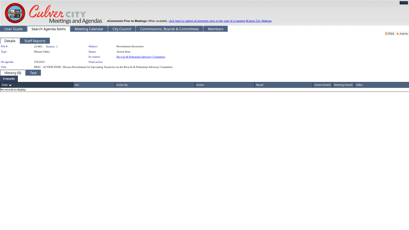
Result (259, 85)
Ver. (77, 85)
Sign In (404, 2)
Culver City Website (259, 21)
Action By (122, 85)
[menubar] (9, 79)
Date (5, 85)
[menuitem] (9, 79)
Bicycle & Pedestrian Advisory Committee (141, 56)
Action (200, 85)
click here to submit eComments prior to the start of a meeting (207, 21)
